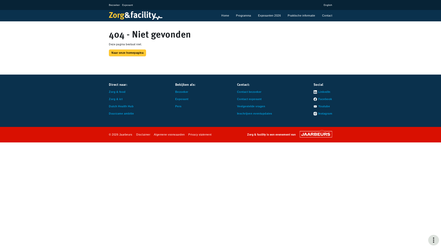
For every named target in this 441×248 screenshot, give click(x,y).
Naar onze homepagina (127, 52)
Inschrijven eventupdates (254, 113)
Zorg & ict (115, 99)
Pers (178, 106)
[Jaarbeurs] (316, 134)
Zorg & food (117, 91)
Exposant (127, 5)
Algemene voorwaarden (169, 134)
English (328, 5)
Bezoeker (114, 5)
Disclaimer (143, 134)
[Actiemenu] (433, 240)
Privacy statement (200, 134)
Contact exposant (249, 99)
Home (225, 15)
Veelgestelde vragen (251, 106)
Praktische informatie (301, 15)
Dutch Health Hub (121, 106)
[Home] (136, 15)
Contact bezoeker (249, 91)
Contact (327, 15)
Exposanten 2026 (269, 15)
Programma (243, 15)
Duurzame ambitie (121, 113)
